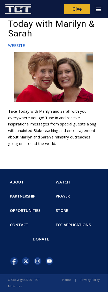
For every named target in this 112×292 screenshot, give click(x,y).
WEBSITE (16, 45)
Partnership (22, 196)
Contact (19, 224)
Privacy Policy (90, 280)
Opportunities (25, 210)
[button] (98, 9)
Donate (41, 239)
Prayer (63, 196)
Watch (63, 182)
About (17, 182)
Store (62, 210)
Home (66, 280)
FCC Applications (73, 224)
